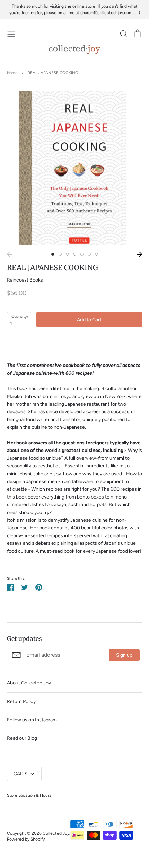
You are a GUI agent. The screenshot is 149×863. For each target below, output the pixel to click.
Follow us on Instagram (32, 720)
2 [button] (60, 254)
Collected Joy (56, 833)
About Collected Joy (29, 683)
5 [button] (82, 254)
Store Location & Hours (29, 795)
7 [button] (96, 254)
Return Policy (21, 701)
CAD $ (20, 774)
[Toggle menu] (11, 33)
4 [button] (74, 254)
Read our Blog (22, 738)
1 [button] (52, 254)
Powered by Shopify (26, 839)
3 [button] (67, 254)
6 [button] (89, 254)
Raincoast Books (25, 280)
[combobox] (19, 320)
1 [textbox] (11, 324)
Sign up (124, 655)
